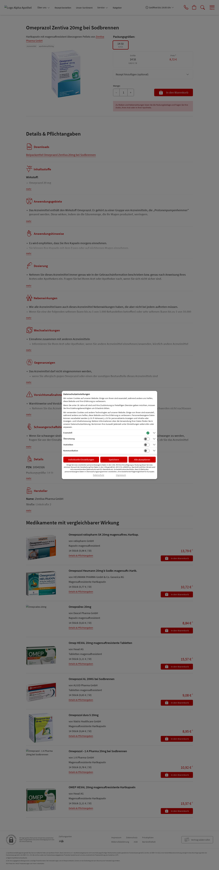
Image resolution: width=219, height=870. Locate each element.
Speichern (114, 459)
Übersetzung (69, 438)
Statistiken (68, 444)
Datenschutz (98, 475)
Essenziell (67, 432)
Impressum (121, 475)
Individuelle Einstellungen (81, 459)
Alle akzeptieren (142, 459)
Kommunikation (70, 450)
